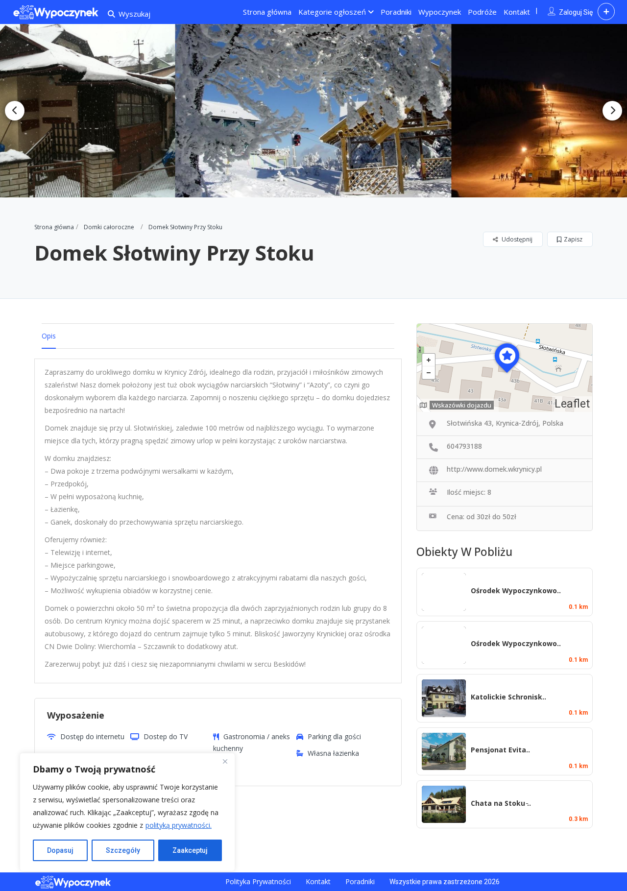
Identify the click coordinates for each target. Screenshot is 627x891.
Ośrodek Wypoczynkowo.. (516, 590)
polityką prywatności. (178, 825)
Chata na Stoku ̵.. (501, 803)
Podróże (482, 12)
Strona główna (267, 12)
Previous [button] (14, 110)
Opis (49, 335)
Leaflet (572, 403)
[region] (127, 812)
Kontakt (517, 12)
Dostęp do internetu (92, 736)
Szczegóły (123, 850)
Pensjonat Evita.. (500, 749)
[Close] (225, 761)
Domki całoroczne (109, 227)
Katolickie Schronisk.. (508, 696)
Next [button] (612, 110)
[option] (313, 111)
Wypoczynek (439, 12)
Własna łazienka (333, 753)
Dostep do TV (166, 736)
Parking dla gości (334, 736)
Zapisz (573, 239)
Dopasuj (60, 850)
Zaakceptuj (190, 850)
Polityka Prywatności (258, 881)
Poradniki (396, 12)
